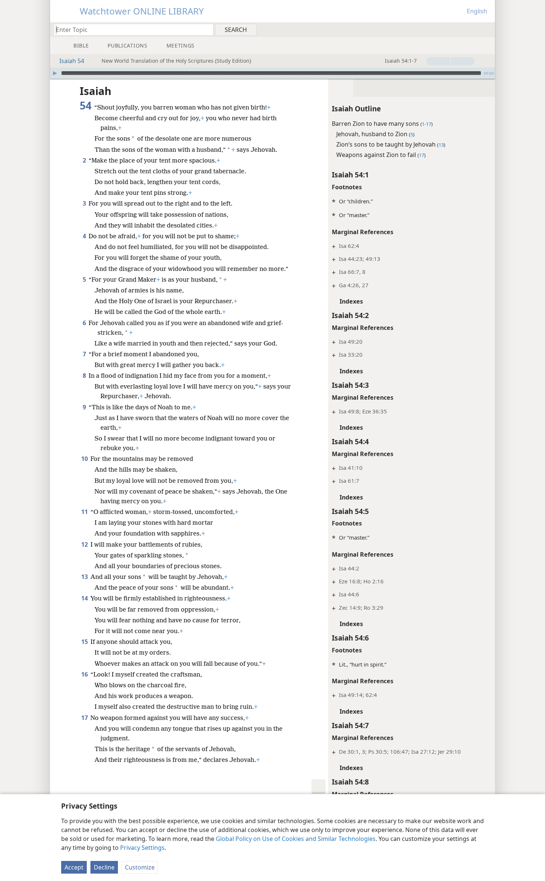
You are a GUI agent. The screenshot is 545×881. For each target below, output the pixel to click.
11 (85, 512)
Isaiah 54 (71, 61)
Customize (140, 867)
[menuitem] (486, 29)
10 (85, 459)
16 (85, 674)
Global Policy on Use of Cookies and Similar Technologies (296, 839)
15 (85, 642)
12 (85, 544)
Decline (104, 867)
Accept (74, 867)
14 (85, 598)
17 (85, 718)
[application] (272, 73)
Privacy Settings (142, 848)
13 (85, 577)
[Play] (55, 73)
